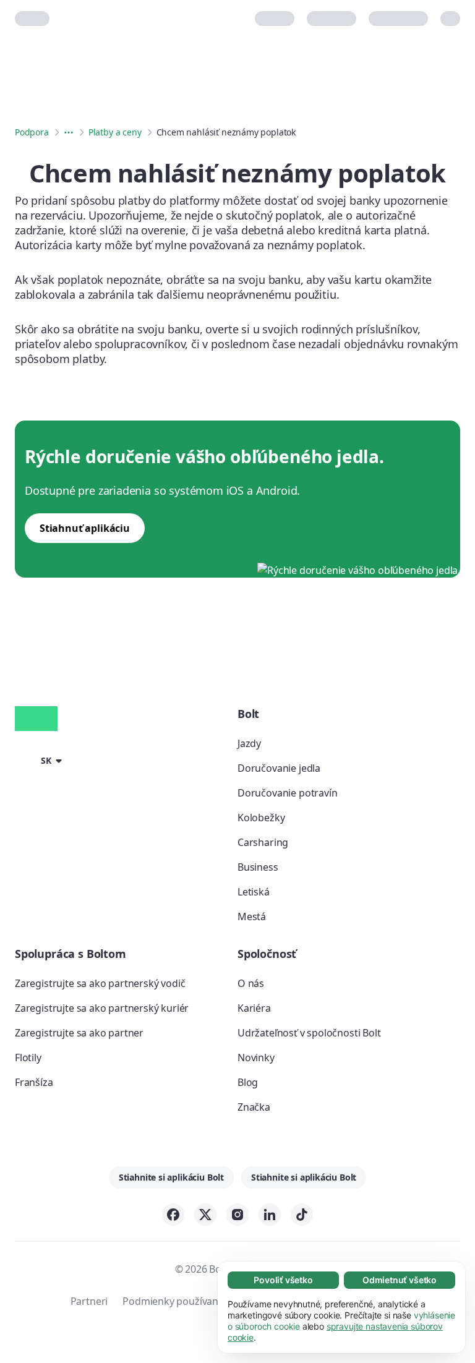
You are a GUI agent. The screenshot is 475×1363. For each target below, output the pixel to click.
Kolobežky (261, 817)
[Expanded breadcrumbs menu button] (69, 132)
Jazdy (249, 743)
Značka (254, 1107)
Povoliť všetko (283, 1280)
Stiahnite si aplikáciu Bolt (171, 1177)
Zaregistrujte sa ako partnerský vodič (100, 983)
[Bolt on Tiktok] (302, 1214)
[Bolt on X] (205, 1214)
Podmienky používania (174, 1301)
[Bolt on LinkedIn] (270, 1214)
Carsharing (263, 842)
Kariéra (254, 1008)
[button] (40, 759)
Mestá (252, 916)
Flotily (28, 1057)
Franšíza (34, 1082)
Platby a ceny (115, 132)
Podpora (32, 132)
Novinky (256, 1057)
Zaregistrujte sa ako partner (79, 1033)
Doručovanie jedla (279, 768)
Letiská (254, 892)
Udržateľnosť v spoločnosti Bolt (309, 1033)
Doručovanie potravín (287, 793)
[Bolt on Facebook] (173, 1214)
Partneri (89, 1301)
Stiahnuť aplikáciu (85, 528)
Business (258, 867)
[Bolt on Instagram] (237, 1214)
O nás (251, 983)
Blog (248, 1082)
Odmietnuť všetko (399, 1280)
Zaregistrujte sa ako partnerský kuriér (102, 1008)
